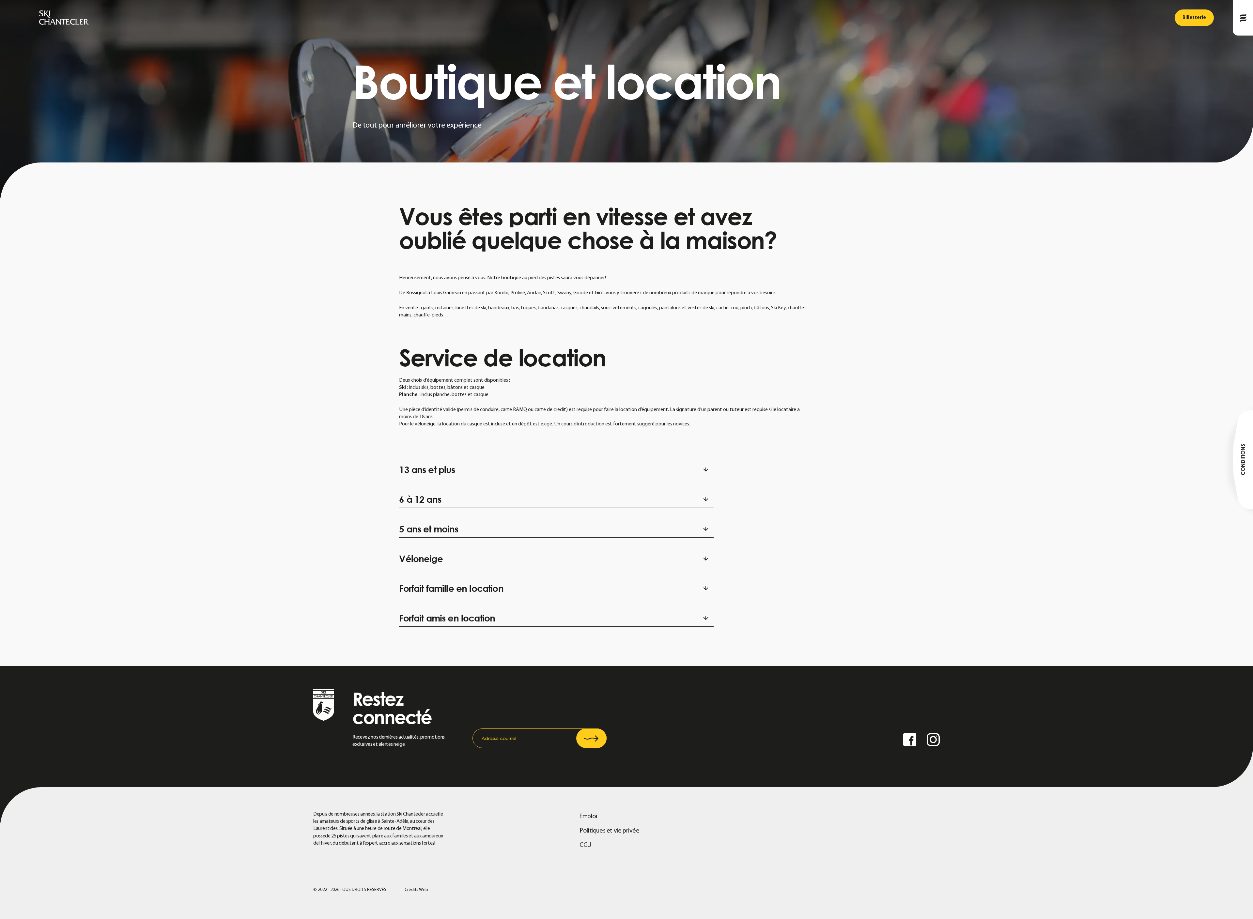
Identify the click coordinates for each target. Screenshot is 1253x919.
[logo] (64, 17)
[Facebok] (909, 740)
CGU (586, 845)
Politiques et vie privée (609, 831)
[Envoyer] (591, 738)
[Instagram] (933, 740)
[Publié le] (1243, 18)
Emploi (588, 816)
